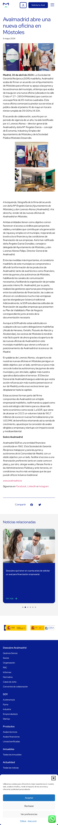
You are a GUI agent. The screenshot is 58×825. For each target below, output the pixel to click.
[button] (53, 778)
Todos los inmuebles (12, 754)
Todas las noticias (11, 767)
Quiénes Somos (10, 653)
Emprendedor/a (10, 714)
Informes (7, 672)
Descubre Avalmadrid (14, 647)
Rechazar (29, 806)
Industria (7, 709)
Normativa (7, 677)
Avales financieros (11, 736)
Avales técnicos (10, 732)
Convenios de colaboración (15, 686)
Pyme (5, 704)
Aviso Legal (32, 821)
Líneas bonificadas (11, 741)
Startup (6, 718)
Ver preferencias (29, 814)
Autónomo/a (9, 699)
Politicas (23, 821)
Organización (9, 662)
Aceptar (29, 797)
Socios (6, 658)
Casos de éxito (9, 681)
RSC (5, 667)
